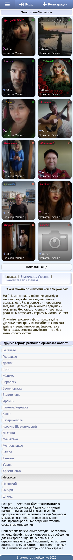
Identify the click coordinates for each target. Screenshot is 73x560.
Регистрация (57, 4)
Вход (29, 4)
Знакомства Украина (35, 276)
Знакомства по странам (21, 280)
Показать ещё (36, 267)
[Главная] (7, 4)
